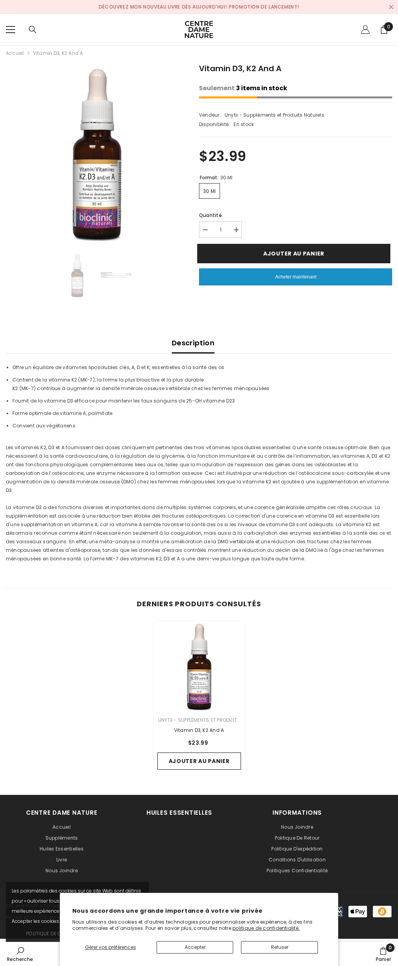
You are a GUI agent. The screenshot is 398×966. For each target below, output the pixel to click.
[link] (20, 953)
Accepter (195, 947)
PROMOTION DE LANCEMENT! (264, 7)
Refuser (279, 947)
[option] (96, 153)
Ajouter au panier (294, 253)
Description (193, 343)
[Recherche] (32, 29)
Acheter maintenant (295, 277)
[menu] (10, 29)
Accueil (15, 53)
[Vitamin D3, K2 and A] (199, 666)
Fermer (391, 7)
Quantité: (211, 215)
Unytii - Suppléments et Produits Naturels (274, 115)
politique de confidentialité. (266, 928)
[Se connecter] (365, 29)
